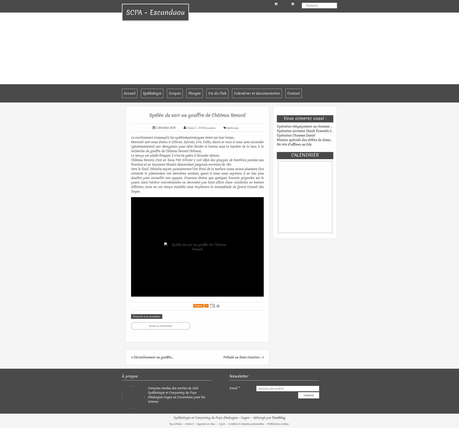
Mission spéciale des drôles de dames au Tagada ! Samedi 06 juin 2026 (328, 140)
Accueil (129, 93)
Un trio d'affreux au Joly (294, 144)
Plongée (194, 93)
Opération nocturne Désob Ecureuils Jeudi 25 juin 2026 (316, 131)
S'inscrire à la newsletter (146, 316)
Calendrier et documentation (257, 93)
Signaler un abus (206, 423)
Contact (293, 93)
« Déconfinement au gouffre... (152, 357)
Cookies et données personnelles (246, 423)
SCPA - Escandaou (155, 12)
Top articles (175, 423)
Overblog (278, 418)
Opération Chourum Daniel (296, 135)
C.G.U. (222, 423)
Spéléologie (152, 93)
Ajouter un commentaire (160, 326)
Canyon (175, 93)
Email (234, 388)
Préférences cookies (278, 423)
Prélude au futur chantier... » (243, 357)
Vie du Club (217, 93)
